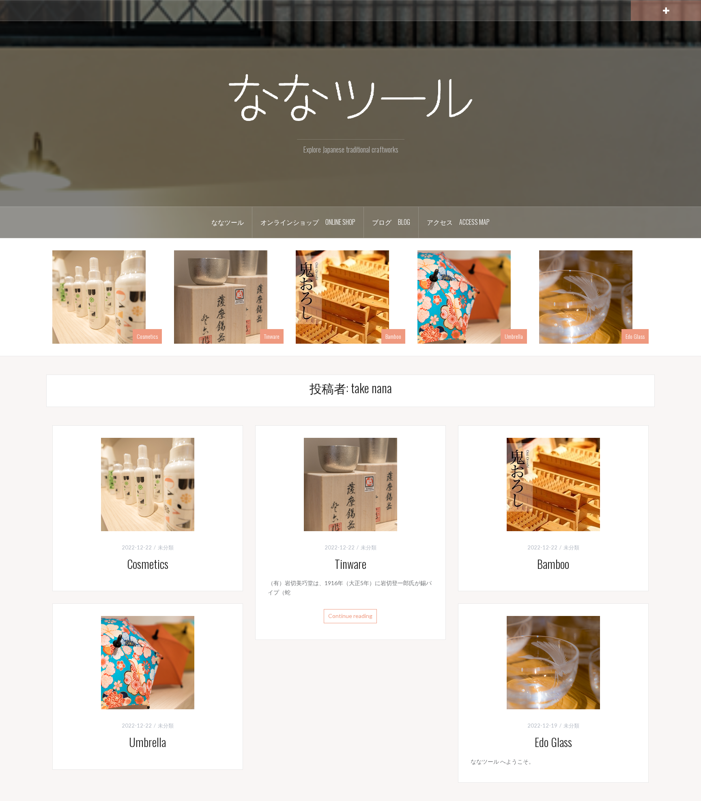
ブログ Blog (391, 222)
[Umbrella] (147, 662)
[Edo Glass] (553, 662)
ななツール (227, 222)
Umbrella (514, 336)
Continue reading (350, 615)
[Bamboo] (553, 483)
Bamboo (393, 336)
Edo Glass (635, 336)
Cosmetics (147, 336)
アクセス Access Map (458, 222)
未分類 (166, 547)
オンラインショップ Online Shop (307, 222)
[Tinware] (350, 483)
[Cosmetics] (147, 483)
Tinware (272, 336)
